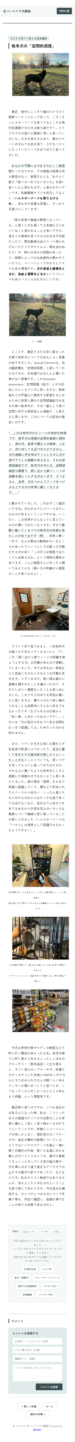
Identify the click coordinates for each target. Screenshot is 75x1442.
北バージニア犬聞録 (17, 11)
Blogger (37, 1429)
